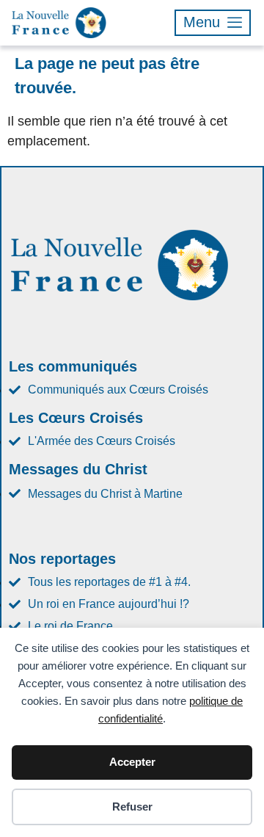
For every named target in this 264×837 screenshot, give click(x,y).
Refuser (132, 806)
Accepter (132, 762)
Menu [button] (201, 22)
